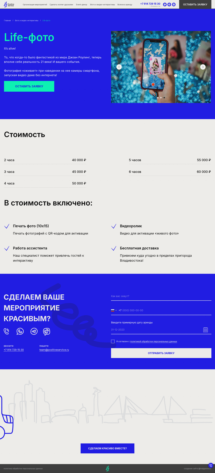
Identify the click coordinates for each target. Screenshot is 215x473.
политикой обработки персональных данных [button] (153, 341)
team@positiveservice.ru (54, 349)
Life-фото (46, 20)
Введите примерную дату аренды (132, 322)
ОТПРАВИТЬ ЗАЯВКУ (161, 353)
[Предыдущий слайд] (119, 67)
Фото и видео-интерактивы (102, 4)
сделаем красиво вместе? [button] (107, 448)
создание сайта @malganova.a (197, 468)
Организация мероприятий (35, 4)
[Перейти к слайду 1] (157, 97)
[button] (29, 86)
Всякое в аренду (124, 4)
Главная (7, 20)
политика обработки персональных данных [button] (23, 468)
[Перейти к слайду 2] (161, 97)
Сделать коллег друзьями (61, 4)
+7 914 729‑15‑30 (14, 349)
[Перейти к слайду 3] (164, 97)
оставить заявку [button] (195, 4)
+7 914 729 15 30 (150, 3)
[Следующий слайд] (203, 67)
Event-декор (81, 4)
